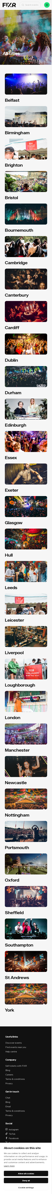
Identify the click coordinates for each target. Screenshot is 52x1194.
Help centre (11, 1051)
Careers (9, 1074)
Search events (31, 5)
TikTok (12, 1134)
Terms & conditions (15, 1079)
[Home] (9, 5)
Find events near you (15, 1047)
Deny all (26, 1180)
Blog (7, 1070)
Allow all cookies (26, 1173)
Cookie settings (26, 1187)
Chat (7, 1097)
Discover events (13, 1043)
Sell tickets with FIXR (16, 1066)
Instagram (14, 1129)
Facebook (14, 1138)
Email (8, 1106)
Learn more (9, 1166)
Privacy (9, 1083)
